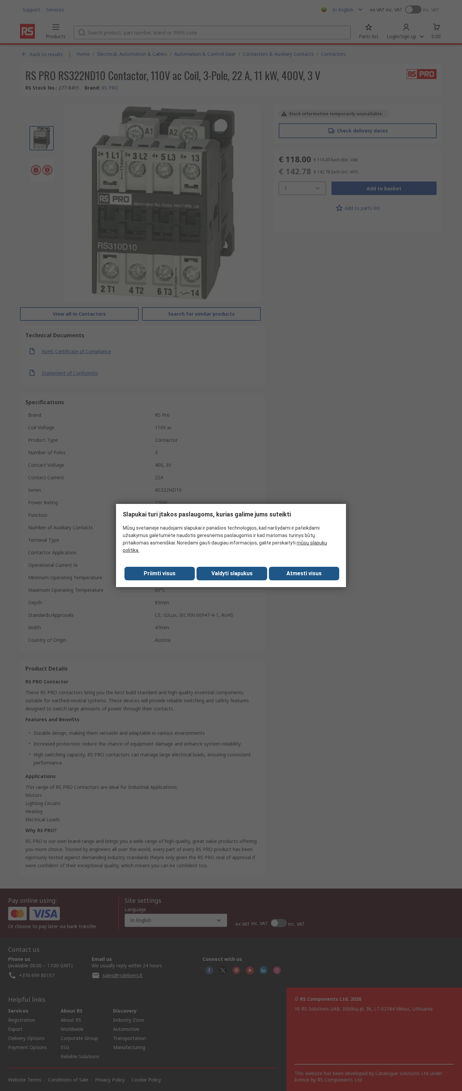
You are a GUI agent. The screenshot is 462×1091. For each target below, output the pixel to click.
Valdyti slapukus (232, 573)
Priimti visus (160, 573)
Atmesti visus (304, 573)
